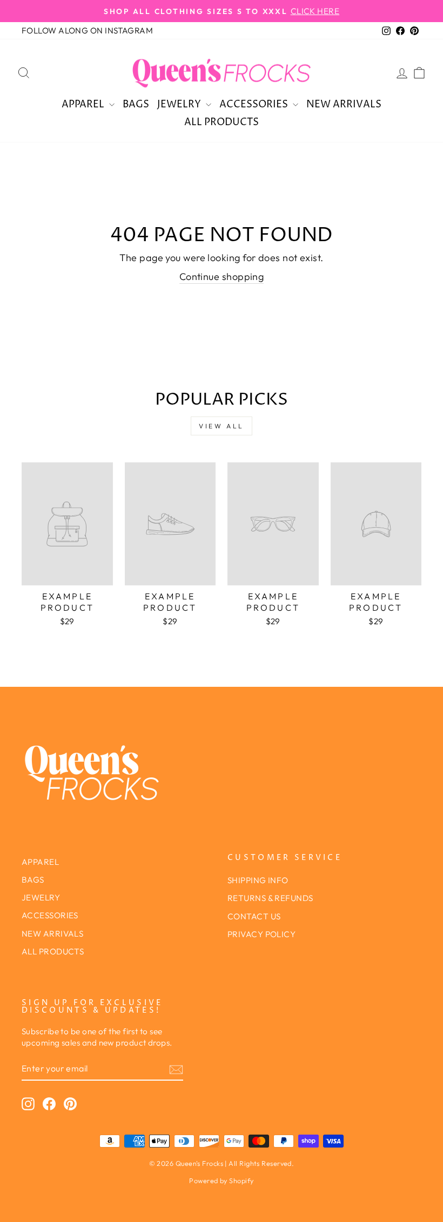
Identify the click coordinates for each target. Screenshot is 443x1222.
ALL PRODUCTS (221, 122)
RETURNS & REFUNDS (270, 898)
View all (221, 426)
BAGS (136, 104)
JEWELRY (180, 104)
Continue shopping (221, 276)
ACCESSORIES (254, 104)
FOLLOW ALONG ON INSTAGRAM (87, 30)
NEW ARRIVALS (343, 104)
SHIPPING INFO (257, 880)
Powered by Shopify (221, 1180)
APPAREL (84, 104)
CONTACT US (254, 916)
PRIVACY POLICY (261, 934)
